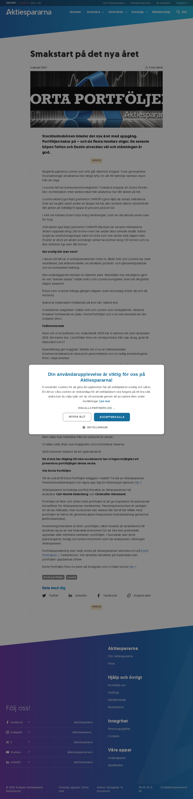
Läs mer (104, 401)
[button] (96, 408)
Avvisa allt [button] (77, 416)
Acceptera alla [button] (112, 416)
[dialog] (96, 399)
